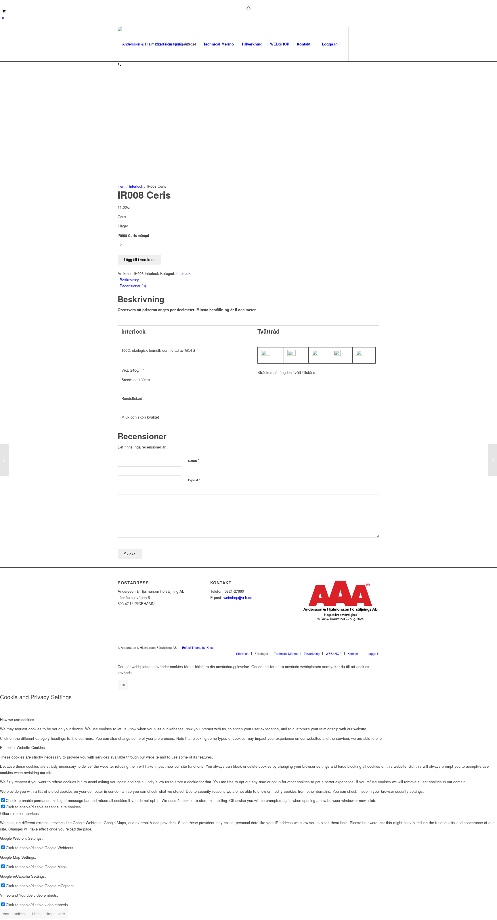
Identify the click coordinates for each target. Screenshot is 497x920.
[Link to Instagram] (366, 43)
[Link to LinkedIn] (375, 43)
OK (123, 684)
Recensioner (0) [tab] (133, 285)
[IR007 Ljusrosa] (4, 460)
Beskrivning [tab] (129, 279)
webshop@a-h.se (237, 597)
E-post (194, 479)
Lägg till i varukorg (139, 260)
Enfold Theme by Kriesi (198, 647)
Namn (193, 460)
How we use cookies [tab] (17, 719)
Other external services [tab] (19, 813)
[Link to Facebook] (357, 43)
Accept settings (14, 913)
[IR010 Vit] (492, 460)
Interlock (136, 186)
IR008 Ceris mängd (133, 235)
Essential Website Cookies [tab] (22, 747)
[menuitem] (163, 44)
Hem (121, 186)
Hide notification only (48, 913)
